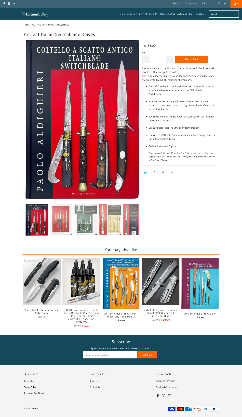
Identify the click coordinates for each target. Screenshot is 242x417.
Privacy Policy (30, 381)
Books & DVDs (167, 13)
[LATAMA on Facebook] (3, 3)
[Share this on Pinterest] (162, 172)
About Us (177, 3)
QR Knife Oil (151, 13)
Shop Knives (133, 13)
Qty (143, 52)
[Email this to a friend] (171, 172)
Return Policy (30, 387)
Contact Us (191, 3)
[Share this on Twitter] (145, 172)
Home (122, 13)
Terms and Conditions (34, 393)
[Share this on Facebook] (154, 172)
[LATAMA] (33, 14)
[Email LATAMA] (14, 3)
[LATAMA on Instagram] (8, 3)
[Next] (136, 119)
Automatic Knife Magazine (191, 13)
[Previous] (28, 119)
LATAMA (34, 408)
